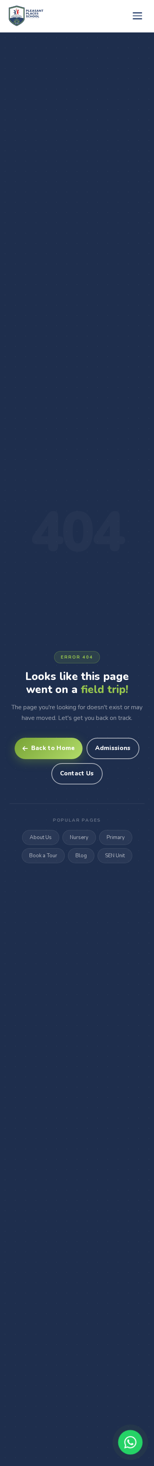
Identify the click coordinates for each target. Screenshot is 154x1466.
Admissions (112, 748)
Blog (81, 855)
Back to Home (53, 748)
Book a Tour (43, 855)
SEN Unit (115, 855)
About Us (41, 837)
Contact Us (77, 773)
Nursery (79, 837)
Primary (116, 837)
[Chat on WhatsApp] (130, 1442)
